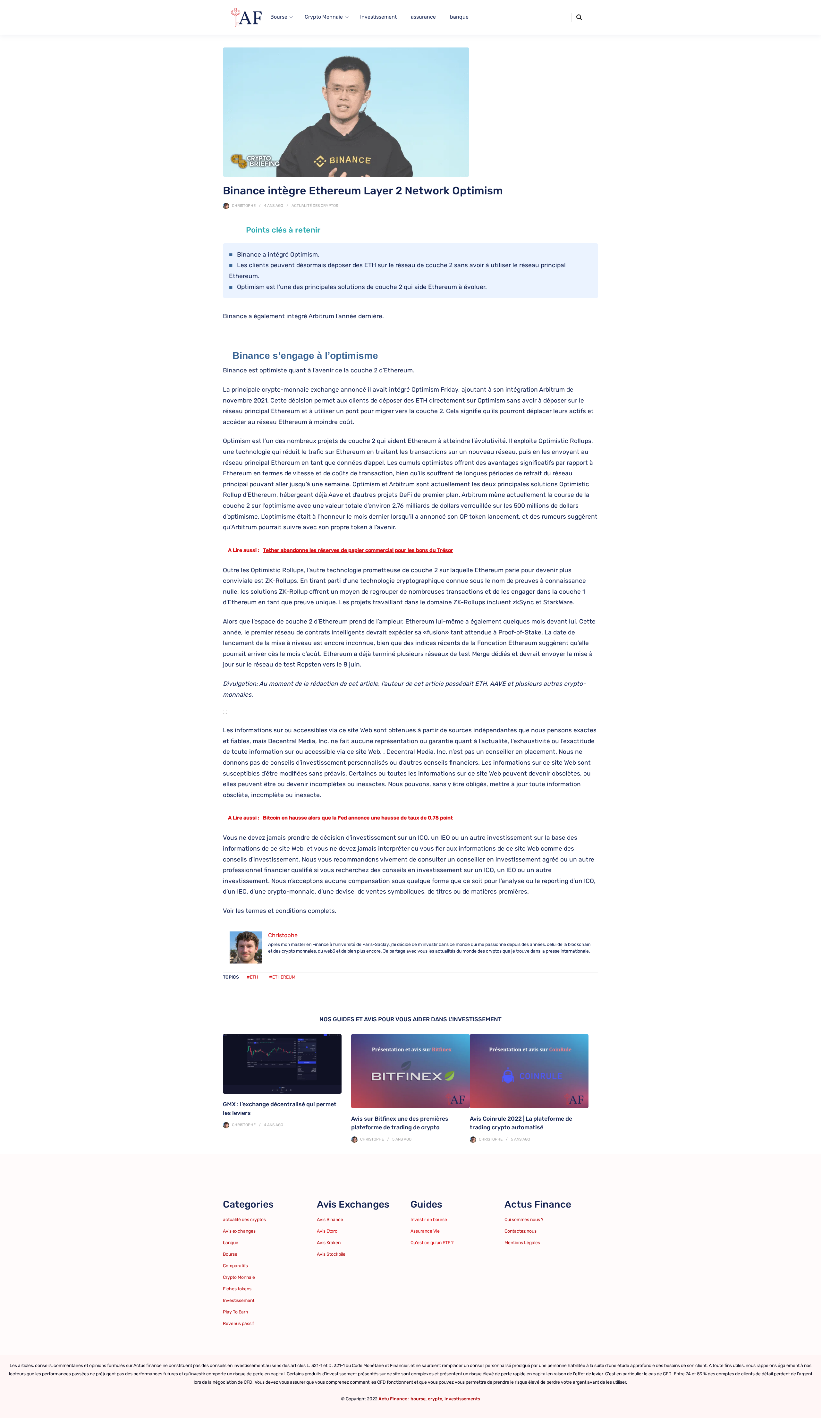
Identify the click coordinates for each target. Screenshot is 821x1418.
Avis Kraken (329, 1242)
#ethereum (282, 977)
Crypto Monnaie (324, 17)
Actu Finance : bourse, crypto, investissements (429, 1399)
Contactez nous (520, 1231)
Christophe (244, 205)
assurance (423, 17)
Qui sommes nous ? (523, 1219)
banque (459, 17)
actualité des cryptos (315, 205)
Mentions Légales (522, 1242)
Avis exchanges (239, 1231)
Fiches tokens (237, 1289)
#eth (252, 977)
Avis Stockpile (331, 1254)
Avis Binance (330, 1219)
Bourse (278, 17)
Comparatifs (235, 1266)
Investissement (378, 17)
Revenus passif (238, 1323)
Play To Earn (235, 1312)
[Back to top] (814, 1411)
